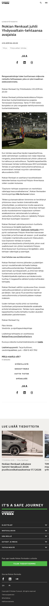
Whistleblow (6, 598)
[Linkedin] (24, 62)
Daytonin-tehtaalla (30, 230)
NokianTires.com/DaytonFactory (17, 336)
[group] (22, 452)
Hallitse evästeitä (8, 601)
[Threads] (32, 62)
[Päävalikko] (46, 2)
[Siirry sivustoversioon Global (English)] (3, 585)
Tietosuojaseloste (8, 595)
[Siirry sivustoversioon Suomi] (9, 585)
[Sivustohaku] (41, 2)
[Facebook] (17, 62)
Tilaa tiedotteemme (24, 564)
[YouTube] (17, 579)
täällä (40, 342)
